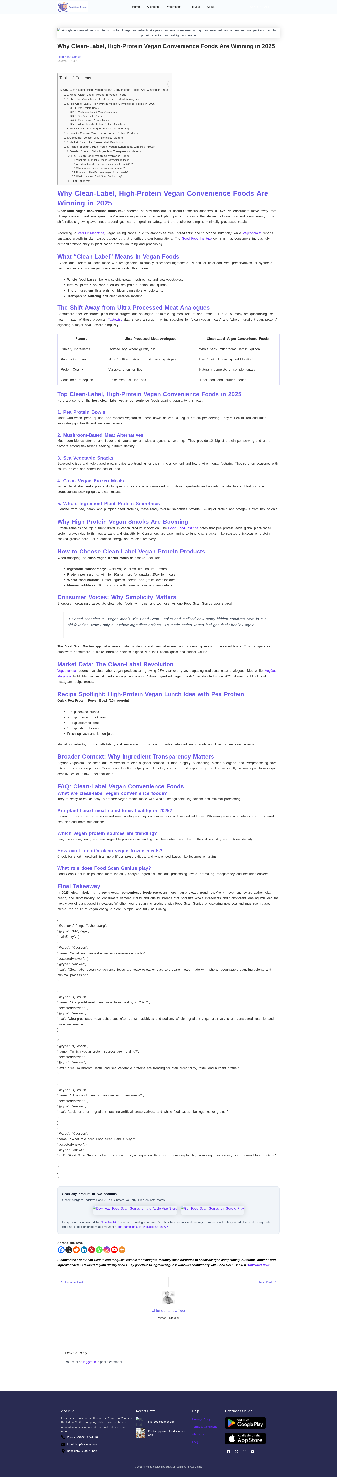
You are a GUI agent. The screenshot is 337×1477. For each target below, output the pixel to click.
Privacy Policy (201, 1419)
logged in (89, 1362)
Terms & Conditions (204, 1426)
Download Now (258, 1265)
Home (136, 6)
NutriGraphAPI (110, 1222)
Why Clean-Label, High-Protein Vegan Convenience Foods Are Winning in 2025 (115, 89)
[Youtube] (114, 1249)
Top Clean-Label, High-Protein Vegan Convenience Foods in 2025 (112, 103)
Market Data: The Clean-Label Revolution (96, 142)
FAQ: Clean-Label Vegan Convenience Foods (100, 155)
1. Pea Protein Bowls (86, 108)
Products (194, 6)
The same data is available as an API (142, 1226)
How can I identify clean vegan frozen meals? (102, 172)
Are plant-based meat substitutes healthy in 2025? (104, 164)
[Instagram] (106, 1249)
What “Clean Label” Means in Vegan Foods (97, 94)
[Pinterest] (91, 1249)
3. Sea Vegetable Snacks (89, 116)
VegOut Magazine (91, 233)
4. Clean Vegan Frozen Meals (91, 120)
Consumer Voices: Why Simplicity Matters (96, 137)
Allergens (153, 6)
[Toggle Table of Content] (163, 84)
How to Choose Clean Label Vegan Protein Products (103, 133)
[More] (122, 1249)
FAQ (195, 1442)
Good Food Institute (197, 238)
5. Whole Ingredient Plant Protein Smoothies (99, 124)
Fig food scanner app (161, 1421)
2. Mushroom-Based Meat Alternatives (96, 112)
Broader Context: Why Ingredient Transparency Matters (105, 151)
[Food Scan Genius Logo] (72, 6)
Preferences (173, 6)
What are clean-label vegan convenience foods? (103, 160)
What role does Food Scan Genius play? (99, 176)
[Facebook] (61, 1249)
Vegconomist (252, 233)
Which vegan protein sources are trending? (100, 168)
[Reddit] (76, 1249)
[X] (68, 1249)
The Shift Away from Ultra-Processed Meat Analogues (104, 99)
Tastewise (115, 319)
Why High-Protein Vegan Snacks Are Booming (99, 128)
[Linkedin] (84, 1249)
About (210, 6)
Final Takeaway (80, 180)
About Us (198, 1434)
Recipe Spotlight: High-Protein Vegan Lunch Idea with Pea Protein (112, 146)
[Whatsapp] (99, 1249)
